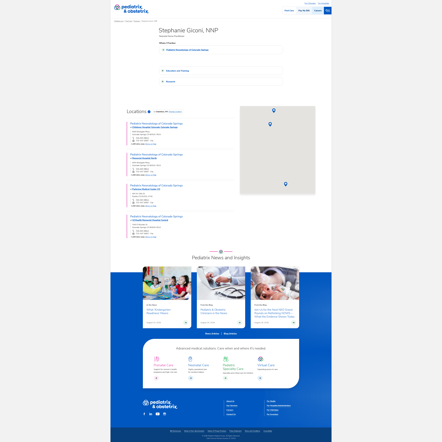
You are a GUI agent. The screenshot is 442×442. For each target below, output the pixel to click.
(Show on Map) (150, 144)
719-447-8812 (142, 138)
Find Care (289, 10)
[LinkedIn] (150, 414)
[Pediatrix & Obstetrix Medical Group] (131, 9)
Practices (137, 21)
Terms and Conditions (252, 431)
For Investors (272, 414)
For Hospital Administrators (279, 405)
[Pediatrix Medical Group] (160, 404)
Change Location (175, 111)
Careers (318, 10)
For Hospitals (323, 3)
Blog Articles (230, 333)
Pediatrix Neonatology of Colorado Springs (187, 49)
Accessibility (267, 431)
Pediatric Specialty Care (233, 367)
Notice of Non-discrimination (194, 431)
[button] (221, 71)
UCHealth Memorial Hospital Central (150, 220)
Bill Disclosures (175, 431)
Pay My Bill (304, 10)
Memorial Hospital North (144, 158)
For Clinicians (310, 3)
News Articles (212, 333)
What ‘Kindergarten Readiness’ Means (159, 311)
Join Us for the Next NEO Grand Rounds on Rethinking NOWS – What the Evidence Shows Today (274, 313)
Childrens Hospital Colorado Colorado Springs (154, 127)
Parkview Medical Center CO (146, 189)
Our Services (231, 405)
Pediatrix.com (119, 21)
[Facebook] (144, 414)
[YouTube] (158, 414)
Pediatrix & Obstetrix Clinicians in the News (214, 311)
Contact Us (231, 414)
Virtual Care (266, 365)
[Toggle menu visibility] (328, 10)
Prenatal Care (163, 365)
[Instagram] (164, 414)
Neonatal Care (198, 365)
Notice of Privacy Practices (217, 431)
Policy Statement (235, 431)
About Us (230, 401)
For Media (271, 401)
